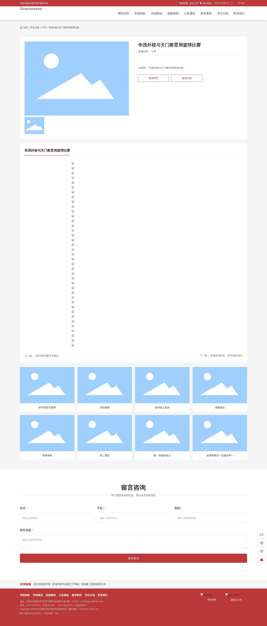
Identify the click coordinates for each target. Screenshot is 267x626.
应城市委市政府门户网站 (65, 584)
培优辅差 (105, 407)
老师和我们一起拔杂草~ (220, 455)
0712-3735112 (216, 3)
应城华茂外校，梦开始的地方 (226, 355)
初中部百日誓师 (47, 407)
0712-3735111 (33, 605)
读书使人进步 (162, 407)
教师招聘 (183, 3)
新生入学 (194, 3)
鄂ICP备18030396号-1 (31, 613)
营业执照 (48, 613)
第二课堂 (105, 455)
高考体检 (47, 455)
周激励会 (220, 407)
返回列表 (187, 78)
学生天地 (34, 27)
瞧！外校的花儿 (162, 455)
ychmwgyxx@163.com (91, 601)
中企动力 (83, 609)
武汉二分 (94, 609)
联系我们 (154, 78)
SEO (57, 613)
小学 (44, 27)
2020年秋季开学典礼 (47, 355)
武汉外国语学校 (42, 584)
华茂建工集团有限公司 (93, 584)
